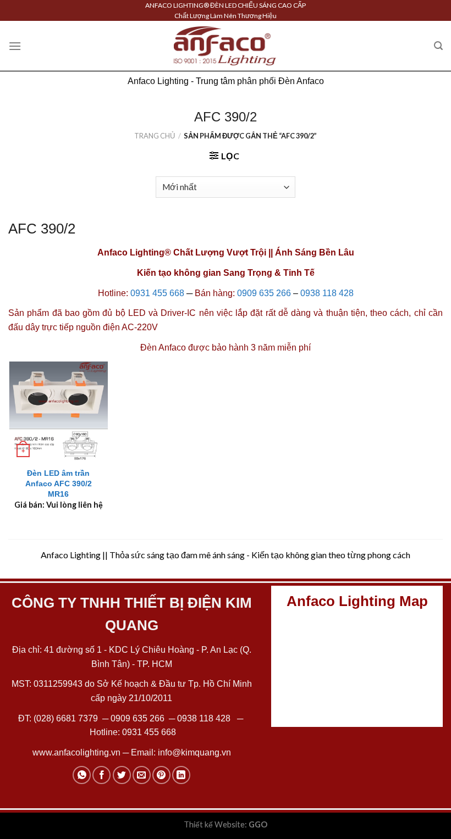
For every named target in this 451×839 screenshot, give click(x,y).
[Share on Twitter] (122, 775)
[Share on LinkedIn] (181, 775)
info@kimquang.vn (194, 752)
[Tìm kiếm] (438, 46)
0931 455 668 (157, 293)
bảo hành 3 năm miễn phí (261, 347)
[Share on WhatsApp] (82, 775)
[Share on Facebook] (101, 775)
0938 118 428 (327, 293)
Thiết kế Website (214, 824)
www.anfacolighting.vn (76, 752)
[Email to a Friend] (142, 775)
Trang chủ (154, 135)
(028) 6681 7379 (67, 718)
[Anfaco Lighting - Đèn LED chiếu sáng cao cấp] (225, 45)
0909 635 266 (264, 293)
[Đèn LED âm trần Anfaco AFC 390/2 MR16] (58, 410)
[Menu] (14, 45)
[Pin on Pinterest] (161, 775)
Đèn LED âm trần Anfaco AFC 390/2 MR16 (58, 483)
